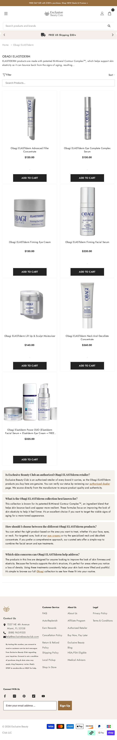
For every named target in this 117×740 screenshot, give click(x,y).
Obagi (40, 571)
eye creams (54, 535)
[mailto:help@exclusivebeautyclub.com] (22, 674)
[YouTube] (43, 696)
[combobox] (58, 26)
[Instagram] (14, 696)
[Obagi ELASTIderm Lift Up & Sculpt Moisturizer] (29, 305)
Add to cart (29, 178)
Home (5, 45)
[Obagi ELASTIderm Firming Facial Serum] (87, 211)
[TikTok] (33, 696)
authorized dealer (100, 484)
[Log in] (102, 13)
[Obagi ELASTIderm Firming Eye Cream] (29, 211)
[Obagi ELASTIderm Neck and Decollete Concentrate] (87, 305)
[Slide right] (112, 35)
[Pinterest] (24, 696)
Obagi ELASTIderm (23, 45)
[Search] (58, 26)
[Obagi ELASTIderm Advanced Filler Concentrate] (29, 117)
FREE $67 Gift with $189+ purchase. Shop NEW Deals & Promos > (58, 3)
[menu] (6, 14)
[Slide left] (4, 35)
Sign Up (65, 706)
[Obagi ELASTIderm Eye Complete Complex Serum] (87, 117)
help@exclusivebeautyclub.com (22, 636)
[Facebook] (5, 696)
